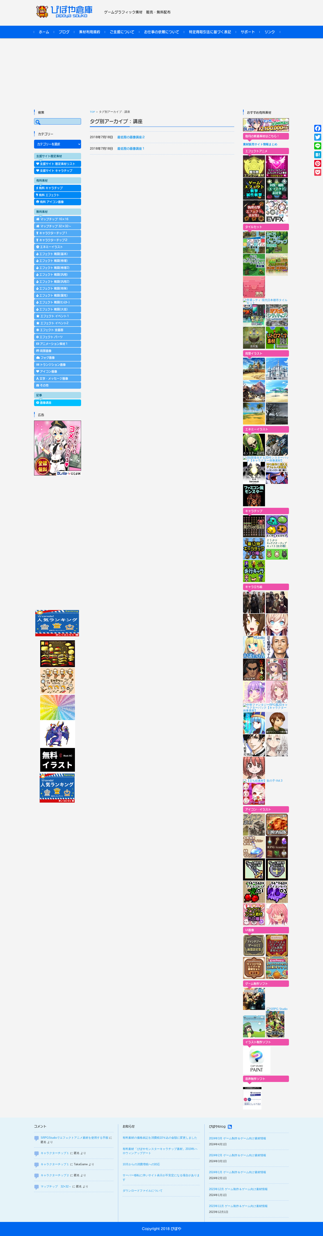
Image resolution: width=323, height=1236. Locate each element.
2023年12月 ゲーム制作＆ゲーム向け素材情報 (238, 1189)
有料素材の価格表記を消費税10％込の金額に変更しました (160, 1137)
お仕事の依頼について (161, 32)
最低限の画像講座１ (131, 148)
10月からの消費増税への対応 (141, 1164)
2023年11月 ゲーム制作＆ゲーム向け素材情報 (238, 1206)
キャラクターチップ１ (55, 1153)
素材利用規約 (89, 32)
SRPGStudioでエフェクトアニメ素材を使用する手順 (74, 1137)
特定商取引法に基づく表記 (210, 32)
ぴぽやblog (217, 1126)
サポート (248, 32)
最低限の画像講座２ (131, 137)
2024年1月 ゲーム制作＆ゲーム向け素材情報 (237, 1172)
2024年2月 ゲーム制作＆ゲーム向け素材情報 (237, 1155)
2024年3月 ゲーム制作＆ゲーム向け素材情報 (237, 1138)
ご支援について (122, 32)
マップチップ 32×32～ (56, 1186)
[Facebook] (317, 128)
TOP (92, 112)
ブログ (64, 32)
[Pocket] (317, 172)
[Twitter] (317, 137)
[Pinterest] (317, 163)
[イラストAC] (57, 771)
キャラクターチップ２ (55, 1175)
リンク (270, 32)
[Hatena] (317, 154)
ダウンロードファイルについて (143, 1190)
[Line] (317, 146)
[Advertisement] (161, 71)
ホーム (44, 32)
